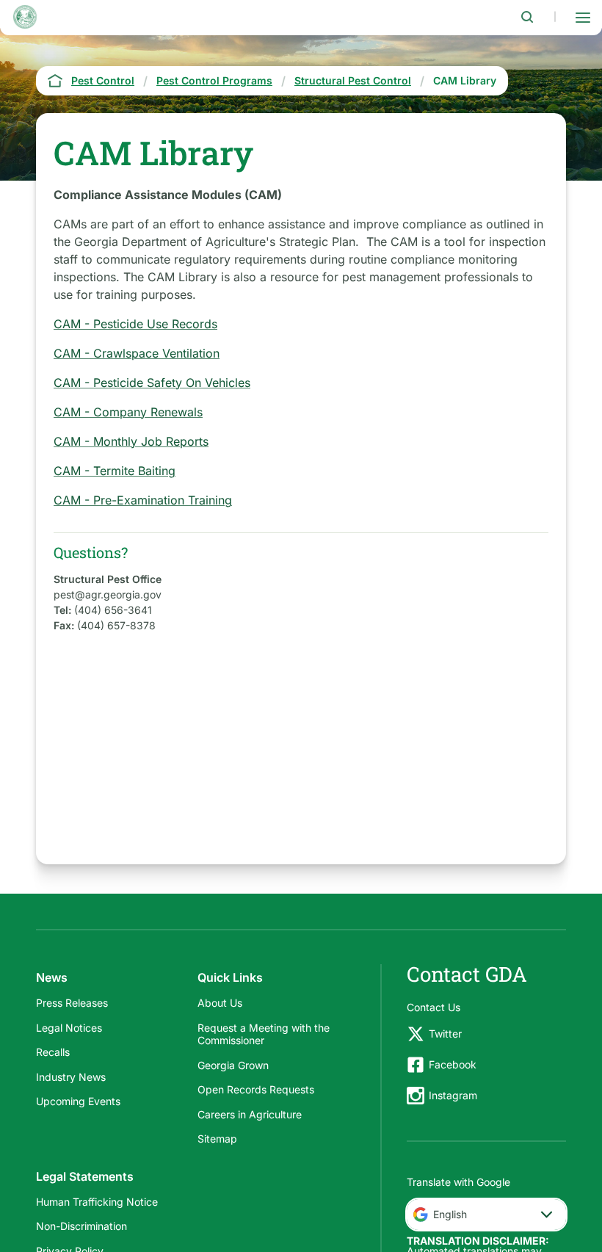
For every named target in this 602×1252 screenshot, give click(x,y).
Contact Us (433, 1007)
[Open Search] (527, 17)
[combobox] (486, 1214)
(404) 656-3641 (113, 610)
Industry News (71, 1077)
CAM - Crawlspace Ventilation (137, 353)
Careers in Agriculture (249, 1114)
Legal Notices (69, 1027)
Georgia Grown (233, 1065)
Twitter (445, 1033)
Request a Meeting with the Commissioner (263, 1034)
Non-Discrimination (81, 1226)
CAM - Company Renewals (128, 412)
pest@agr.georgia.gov (108, 594)
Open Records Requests (255, 1089)
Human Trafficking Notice (97, 1201)
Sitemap (217, 1138)
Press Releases (72, 1002)
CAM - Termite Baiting (114, 470)
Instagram (453, 1095)
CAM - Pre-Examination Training (143, 500)
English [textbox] (450, 1214)
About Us (219, 1002)
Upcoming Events (78, 1101)
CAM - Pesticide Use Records (135, 323)
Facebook (452, 1064)
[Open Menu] (583, 17)
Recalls (53, 1052)
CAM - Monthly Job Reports (131, 441)
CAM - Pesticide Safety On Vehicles (152, 382)
